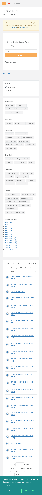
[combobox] (21, 46)
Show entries (16, 264)
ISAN (12, 271)
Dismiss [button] (12, 491)
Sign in (15, 3)
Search (21, 55)
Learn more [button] (8, 485)
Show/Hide (8, 74)
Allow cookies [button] (30, 491)
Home (5, 14)
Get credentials (24, 28)
